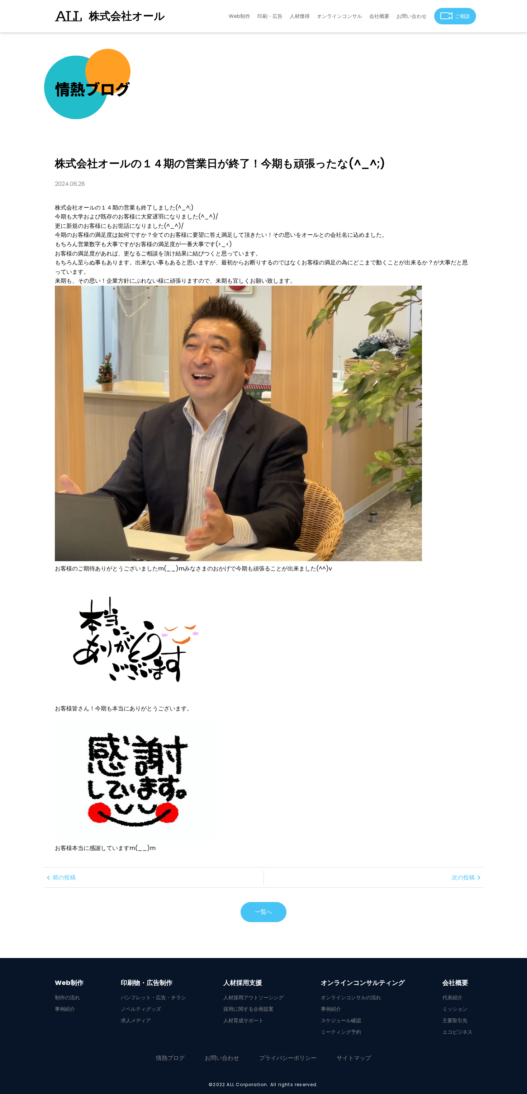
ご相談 (462, 16)
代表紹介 (452, 997)
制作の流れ (67, 997)
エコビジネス (457, 1031)
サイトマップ (354, 1058)
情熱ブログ (170, 1058)
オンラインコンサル (339, 16)
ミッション (454, 1008)
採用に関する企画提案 (248, 1008)
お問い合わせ (412, 16)
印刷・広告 (270, 16)
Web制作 (239, 16)
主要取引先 (454, 1020)
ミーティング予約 (341, 1031)
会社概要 (379, 16)
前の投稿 (60, 877)
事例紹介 (65, 1008)
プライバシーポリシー (288, 1058)
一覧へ (263, 912)
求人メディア (136, 1020)
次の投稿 (467, 877)
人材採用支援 (242, 983)
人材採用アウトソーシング (253, 997)
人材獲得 (300, 16)
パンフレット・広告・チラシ (153, 997)
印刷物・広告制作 (146, 983)
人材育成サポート (243, 1020)
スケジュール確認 (341, 1020)
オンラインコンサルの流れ (351, 997)
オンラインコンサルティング (363, 983)
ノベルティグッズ (141, 1008)
